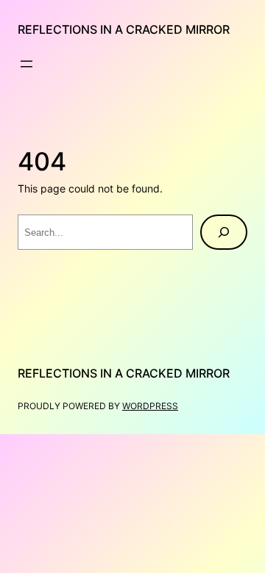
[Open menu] (26, 64)
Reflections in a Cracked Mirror (124, 29)
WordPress (150, 405)
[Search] (223, 232)
